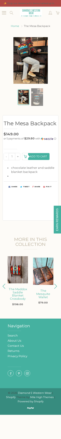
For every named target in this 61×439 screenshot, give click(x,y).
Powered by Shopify (31, 401)
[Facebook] (11, 373)
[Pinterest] (19, 373)
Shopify (11, 397)
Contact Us (16, 345)
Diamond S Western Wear (35, 393)
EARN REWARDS (57, 219)
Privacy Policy (17, 356)
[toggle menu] (4, 12)
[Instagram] (27, 373)
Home (15, 26)
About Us (14, 340)
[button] (30, 138)
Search (13, 335)
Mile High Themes (42, 397)
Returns (13, 351)
